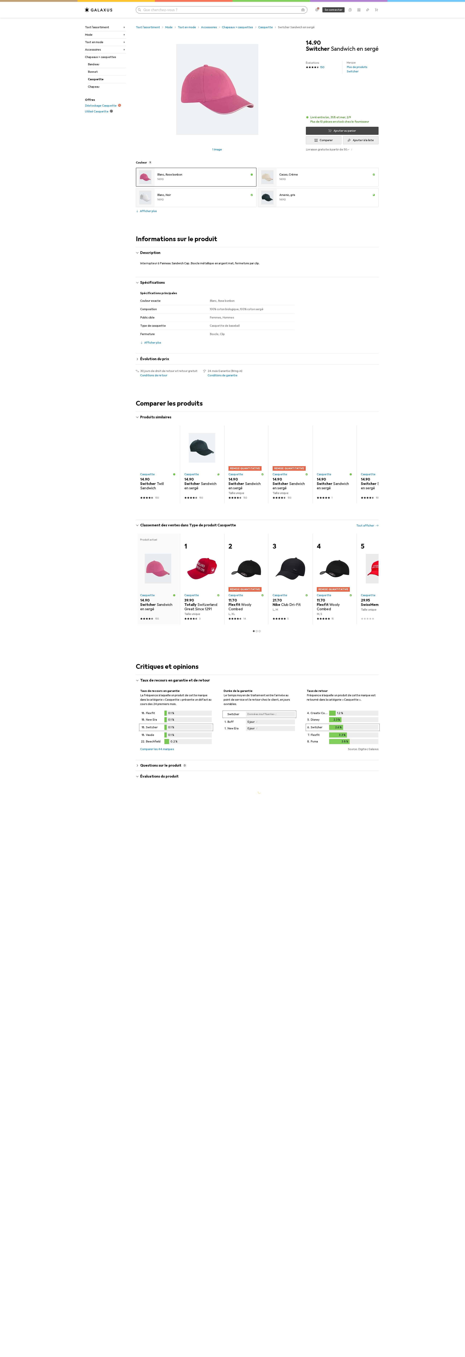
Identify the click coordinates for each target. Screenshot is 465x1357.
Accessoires (93, 49)
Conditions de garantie (222, 375)
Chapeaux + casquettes (100, 57)
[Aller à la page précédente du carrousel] (142, 464)
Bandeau (93, 64)
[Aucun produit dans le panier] (376, 10)
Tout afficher (365, 417)
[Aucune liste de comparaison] (359, 10)
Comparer (326, 140)
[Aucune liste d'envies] (368, 10)
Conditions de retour (153, 375)
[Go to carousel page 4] (261, 510)
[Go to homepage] (98, 10)
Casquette (96, 79)
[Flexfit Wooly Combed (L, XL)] (246, 579)
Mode (89, 35)
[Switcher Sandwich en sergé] (202, 464)
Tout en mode (94, 42)
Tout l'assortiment (97, 27)
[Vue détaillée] (176, 728)
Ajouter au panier (344, 131)
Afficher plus (148, 211)
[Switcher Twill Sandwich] (158, 464)
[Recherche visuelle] (303, 9)
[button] (342, 119)
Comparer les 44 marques (157, 749)
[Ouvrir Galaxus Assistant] (350, 10)
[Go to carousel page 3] (258, 510)
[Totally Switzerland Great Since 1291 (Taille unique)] (202, 579)
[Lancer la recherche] (139, 9)
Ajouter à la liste (363, 140)
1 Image (217, 149)
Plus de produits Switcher (357, 67)
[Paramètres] (317, 10)
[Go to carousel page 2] (255, 510)
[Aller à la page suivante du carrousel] (372, 464)
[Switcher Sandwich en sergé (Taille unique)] (246, 464)
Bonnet (93, 72)
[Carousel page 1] (252, 510)
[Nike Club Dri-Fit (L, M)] (290, 579)
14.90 (313, 43)
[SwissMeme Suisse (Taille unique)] (379, 579)
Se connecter (334, 10)
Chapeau (93, 87)
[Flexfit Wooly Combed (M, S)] (334, 579)
